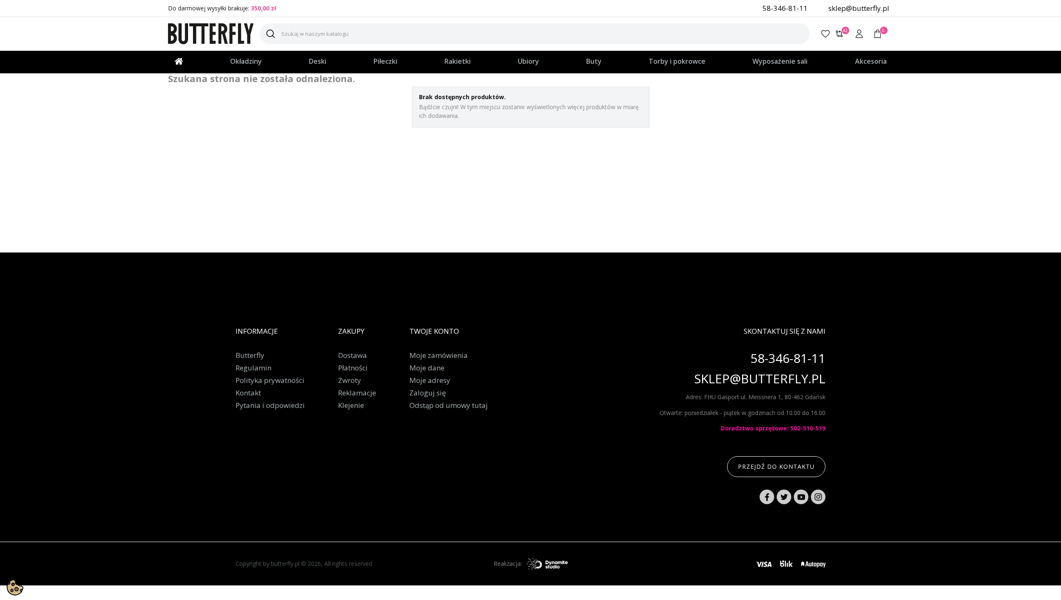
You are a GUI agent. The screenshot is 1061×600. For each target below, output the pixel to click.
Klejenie (351, 405)
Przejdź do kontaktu (776, 466)
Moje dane (426, 368)
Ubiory (528, 61)
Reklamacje (357, 393)
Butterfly (250, 355)
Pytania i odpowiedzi (270, 405)
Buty (594, 61)
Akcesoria (871, 61)
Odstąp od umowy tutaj (448, 405)
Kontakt (248, 393)
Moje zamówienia (438, 355)
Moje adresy (429, 380)
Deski (317, 61)
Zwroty (349, 380)
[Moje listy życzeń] (825, 33)
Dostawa (352, 355)
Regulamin (253, 368)
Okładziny (246, 61)
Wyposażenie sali (780, 61)
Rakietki (457, 61)
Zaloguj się (427, 393)
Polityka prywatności (270, 380)
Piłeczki (385, 61)
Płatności (353, 368)
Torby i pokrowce (677, 61)
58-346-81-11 (785, 8)
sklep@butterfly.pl (858, 8)
